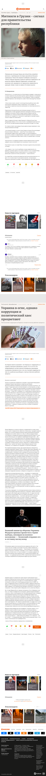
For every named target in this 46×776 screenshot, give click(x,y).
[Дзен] (12, 68)
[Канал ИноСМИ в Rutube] (30, 733)
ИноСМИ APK (3, 741)
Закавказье (7, 172)
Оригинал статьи (41, 12)
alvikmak (9, 254)
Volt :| (8, 243)
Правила (39, 235)
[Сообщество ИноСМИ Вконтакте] (17, 733)
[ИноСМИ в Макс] (4, 733)
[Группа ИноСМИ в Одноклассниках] (24, 733)
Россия (10, 634)
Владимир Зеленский (16, 634)
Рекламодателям (30, 738)
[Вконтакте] (18, 68)
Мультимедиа (40, 729)
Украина (6, 634)
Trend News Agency (5, 12)
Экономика (18, 729)
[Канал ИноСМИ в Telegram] (37, 733)
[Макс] (7, 68)
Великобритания (13, 304)
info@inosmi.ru (4, 751)
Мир (33, 634)
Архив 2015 (18, 172)
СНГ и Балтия (12, 172)
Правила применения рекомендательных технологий (27, 740)
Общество (35, 729)
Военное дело (28, 729)
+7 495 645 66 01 (4, 754)
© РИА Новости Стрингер (5, 348)
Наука (23, 729)
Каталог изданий (4, 738)
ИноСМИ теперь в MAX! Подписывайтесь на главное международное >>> (22, 408)
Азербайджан (14, 12)
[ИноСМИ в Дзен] (10, 733)
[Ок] (32, 68)
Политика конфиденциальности (7, 740)
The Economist (4, 304)
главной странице (34, 240)
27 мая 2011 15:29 (22, 12)
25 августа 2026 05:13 (22, 304)
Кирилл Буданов (24, 634)
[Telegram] (26, 68)
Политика (30, 634)
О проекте (24, 738)
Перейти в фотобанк (10, 58)
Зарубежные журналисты (15, 738)
